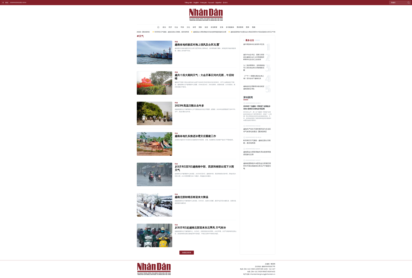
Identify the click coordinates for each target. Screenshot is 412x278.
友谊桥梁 (214, 27)
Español (218, 2)
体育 (194, 27)
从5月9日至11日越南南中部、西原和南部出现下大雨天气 (204, 168)
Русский (211, 2)
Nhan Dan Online (206, 14)
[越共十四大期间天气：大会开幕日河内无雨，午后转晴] (154, 83)
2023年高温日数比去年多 (189, 105)
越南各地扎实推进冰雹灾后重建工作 (195, 136)
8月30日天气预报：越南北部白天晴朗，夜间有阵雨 (257, 141)
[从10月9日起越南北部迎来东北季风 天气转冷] (154, 235)
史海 (221, 27)
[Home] (158, 27)
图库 (247, 27)
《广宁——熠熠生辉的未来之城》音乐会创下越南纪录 (253, 77)
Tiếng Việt (188, 2)
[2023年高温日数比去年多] (154, 113)
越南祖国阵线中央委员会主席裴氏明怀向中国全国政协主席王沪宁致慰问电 (257, 166)
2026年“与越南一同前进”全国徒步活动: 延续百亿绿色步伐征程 (256, 107)
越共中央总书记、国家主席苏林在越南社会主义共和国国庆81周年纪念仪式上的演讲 (253, 57)
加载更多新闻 (186, 252)
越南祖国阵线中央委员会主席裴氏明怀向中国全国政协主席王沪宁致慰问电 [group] (239, 32)
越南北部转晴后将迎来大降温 (191, 197)
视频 (253, 27)
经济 (170, 27)
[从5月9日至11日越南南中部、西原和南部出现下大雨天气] (154, 174)
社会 (176, 27)
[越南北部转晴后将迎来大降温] (154, 205)
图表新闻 (240, 27)
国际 (200, 27)
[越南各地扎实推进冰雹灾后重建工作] (154, 144)
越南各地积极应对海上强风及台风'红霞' (197, 44)
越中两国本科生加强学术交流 (253, 44)
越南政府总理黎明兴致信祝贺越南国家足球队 (253, 87)
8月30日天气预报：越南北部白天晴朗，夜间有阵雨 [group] (156, 32)
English (196, 2)
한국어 (225, 2)
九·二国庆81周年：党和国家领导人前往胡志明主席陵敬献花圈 (254, 67)
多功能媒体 (230, 27)
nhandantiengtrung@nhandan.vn (262, 274)
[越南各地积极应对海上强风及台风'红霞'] (154, 52)
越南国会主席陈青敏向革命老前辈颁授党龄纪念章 (257, 153)
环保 (182, 27)
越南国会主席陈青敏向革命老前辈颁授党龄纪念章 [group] (194, 32)
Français (203, 2)
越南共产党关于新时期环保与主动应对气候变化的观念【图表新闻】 (257, 130)
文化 (188, 27)
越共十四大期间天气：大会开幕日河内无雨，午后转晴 (204, 76)
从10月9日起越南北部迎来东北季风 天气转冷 (200, 227)
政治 (164, 27)
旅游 (206, 27)
